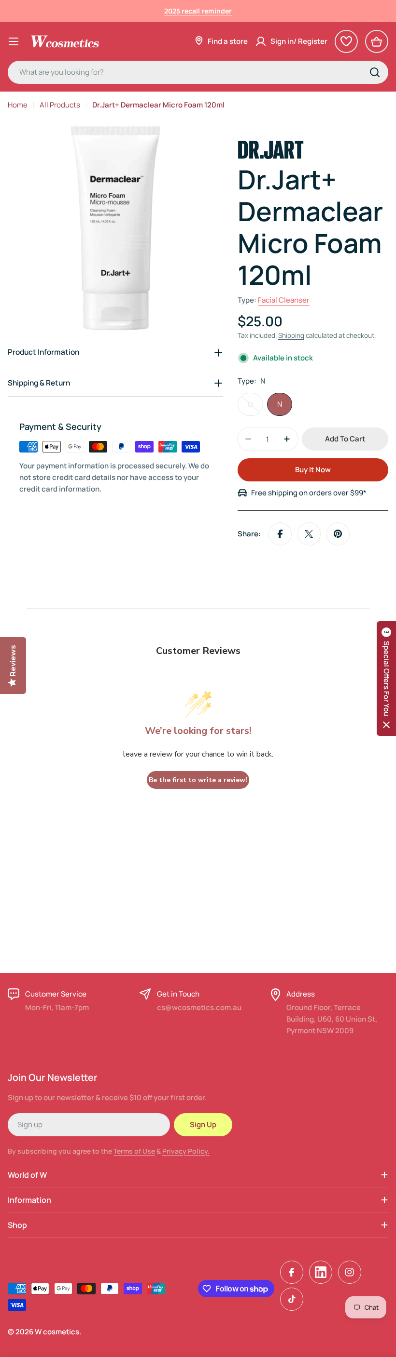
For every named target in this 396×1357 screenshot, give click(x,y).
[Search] (375, 72)
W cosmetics (57, 1332)
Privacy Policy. (186, 1151)
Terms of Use (134, 1151)
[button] (386, 678)
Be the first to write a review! (198, 780)
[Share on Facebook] (280, 533)
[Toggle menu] (13, 41)
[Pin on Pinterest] (338, 533)
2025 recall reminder (198, 10)
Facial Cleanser (284, 300)
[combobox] (198, 72)
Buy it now (313, 470)
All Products (60, 105)
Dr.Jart (271, 147)
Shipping (291, 335)
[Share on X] (309, 533)
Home (18, 105)
